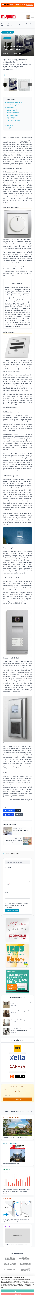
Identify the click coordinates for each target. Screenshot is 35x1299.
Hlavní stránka (5, 24)
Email (7, 892)
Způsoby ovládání (12, 110)
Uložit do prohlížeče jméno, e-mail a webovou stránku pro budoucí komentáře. (16, 905)
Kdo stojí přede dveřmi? (13, 123)
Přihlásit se (17, 1099)
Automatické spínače (13, 115)
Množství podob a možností (14, 102)
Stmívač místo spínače (13, 105)
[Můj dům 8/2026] (28, 17)
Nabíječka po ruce (12, 128)
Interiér (13, 24)
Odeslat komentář (12, 911)
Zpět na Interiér (8, 32)
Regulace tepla (11, 118)
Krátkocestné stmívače (13, 112)
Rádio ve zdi (10, 125)
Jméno (7, 884)
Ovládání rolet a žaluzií (13, 120)
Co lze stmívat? (11, 107)
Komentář (8, 867)
